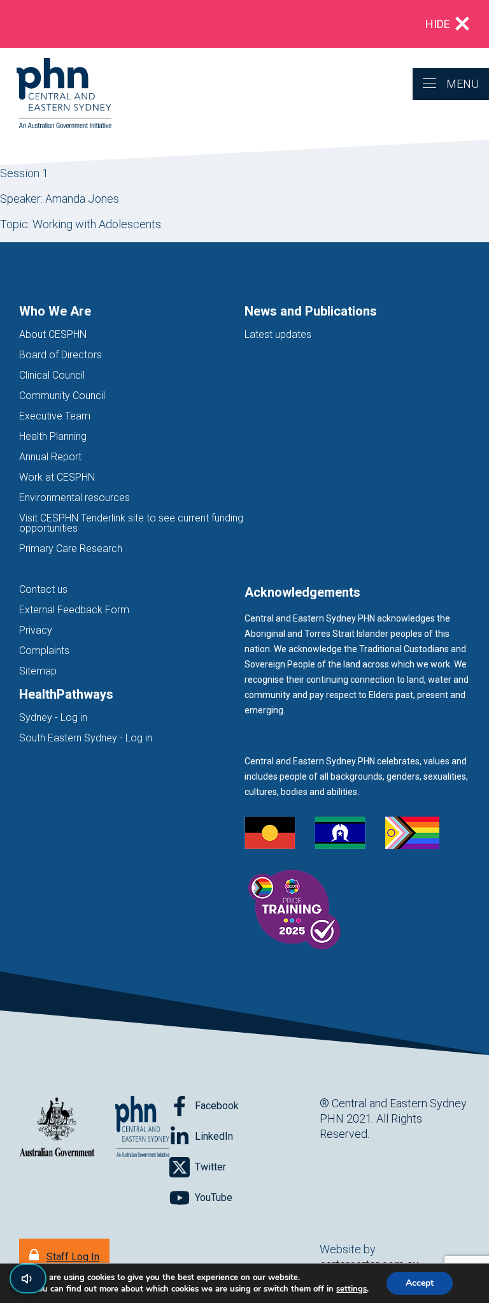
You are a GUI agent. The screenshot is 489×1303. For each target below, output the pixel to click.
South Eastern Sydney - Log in (85, 738)
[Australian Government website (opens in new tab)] (57, 1127)
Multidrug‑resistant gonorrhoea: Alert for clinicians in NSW (165, 24)
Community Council (62, 395)
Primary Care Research (70, 548)
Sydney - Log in (53, 717)
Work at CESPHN (57, 477)
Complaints (44, 650)
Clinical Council (52, 375)
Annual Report (50, 457)
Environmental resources (74, 497)
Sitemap (38, 671)
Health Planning (53, 436)
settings (351, 1289)
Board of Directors (60, 355)
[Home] (55, 94)
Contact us (43, 589)
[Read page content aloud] (28, 1278)
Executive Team (54, 416)
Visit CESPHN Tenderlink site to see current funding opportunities (131, 523)
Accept (420, 1283)
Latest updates (277, 334)
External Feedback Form (74, 610)
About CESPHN (53, 334)
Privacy (35, 630)
